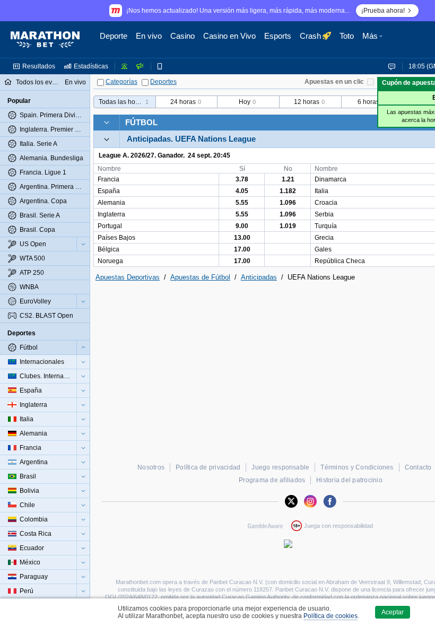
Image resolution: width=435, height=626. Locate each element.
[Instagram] (310, 501)
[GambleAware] (265, 525)
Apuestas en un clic (334, 81)
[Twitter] (291, 501)
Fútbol (141, 122)
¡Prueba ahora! (383, 10)
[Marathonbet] (45, 39)
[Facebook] (329, 501)
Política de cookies (330, 616)
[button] (373, 39)
